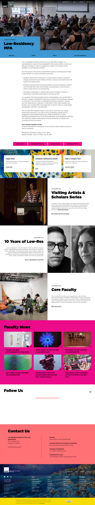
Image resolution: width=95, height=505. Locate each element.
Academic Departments (9, 39)
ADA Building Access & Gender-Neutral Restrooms (84, 484)
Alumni (49, 479)
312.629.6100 (6, 490)
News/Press (50, 483)
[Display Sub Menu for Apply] (77, 471)
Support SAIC (50, 481)
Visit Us (5, 496)
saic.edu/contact (7, 485)
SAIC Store (49, 487)
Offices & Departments (36, 483)
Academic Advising (66, 479)
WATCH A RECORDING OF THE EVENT (34, 259)
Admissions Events (37, 144)
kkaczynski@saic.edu (66, 445)
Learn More (9, 167)
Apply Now (19, 144)
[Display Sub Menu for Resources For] (72, 471)
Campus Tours (81, 479)
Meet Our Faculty (56, 306)
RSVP (36, 168)
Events (55, 55)
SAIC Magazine (50, 485)
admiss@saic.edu (7, 481)
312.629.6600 (6, 493)
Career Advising (66, 483)
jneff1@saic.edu (61, 451)
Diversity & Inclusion (35, 487)
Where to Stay (81, 487)
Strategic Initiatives (35, 479)
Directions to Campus (83, 481)
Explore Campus (69, 167)
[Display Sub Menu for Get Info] (83, 471)
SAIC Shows (50, 490)
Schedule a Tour (72, 144)
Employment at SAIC (35, 490)
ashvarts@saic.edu (65, 439)
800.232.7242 (6, 488)
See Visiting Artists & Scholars (60, 213)
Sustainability (34, 485)
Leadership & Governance (36, 481)
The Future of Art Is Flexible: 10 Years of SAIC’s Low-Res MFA (76, 375)
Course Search (66, 485)
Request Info (55, 144)
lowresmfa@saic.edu (14, 447)
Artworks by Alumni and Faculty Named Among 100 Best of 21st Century (46, 375)
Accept (69, 501)
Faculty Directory (66, 487)
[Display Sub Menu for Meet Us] (89, 471)
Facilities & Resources (80, 55)
